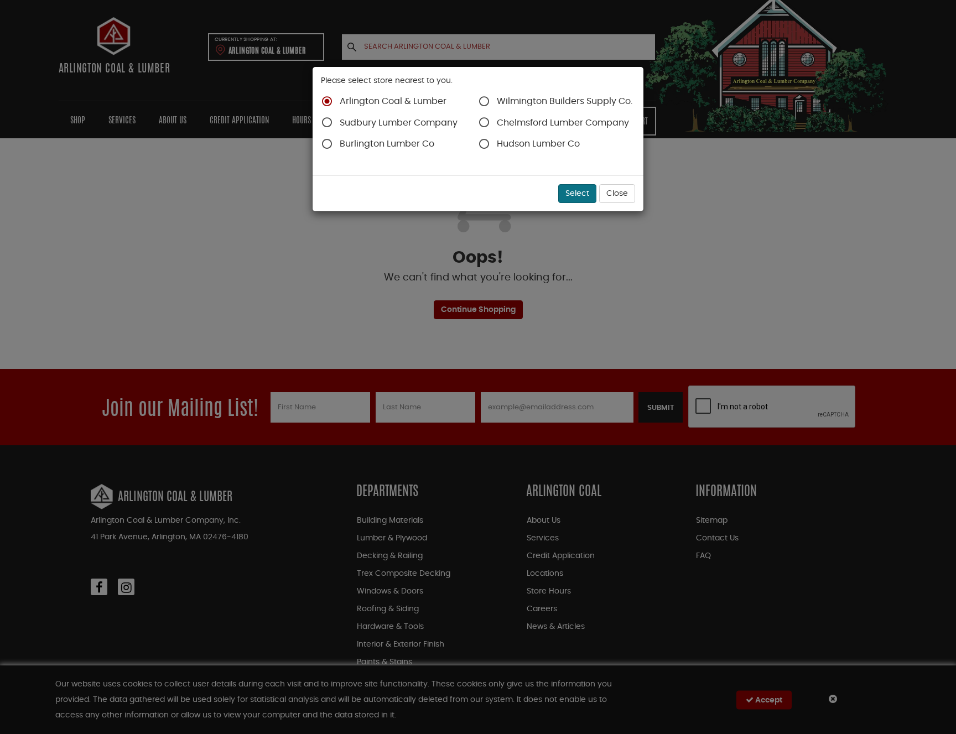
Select (577, 193)
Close (617, 193)
